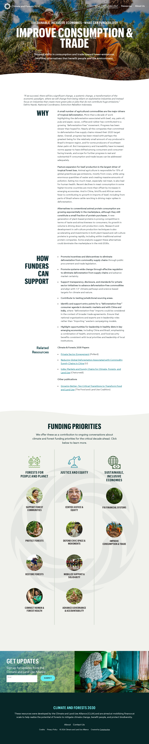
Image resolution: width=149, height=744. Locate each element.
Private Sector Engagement (75, 354)
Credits (42, 730)
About (67, 725)
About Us (140, 6)
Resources (126, 6)
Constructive (105, 730)
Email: (10, 677)
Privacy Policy (52, 730)
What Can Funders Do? (106, 6)
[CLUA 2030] (22, 6)
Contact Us (79, 725)
